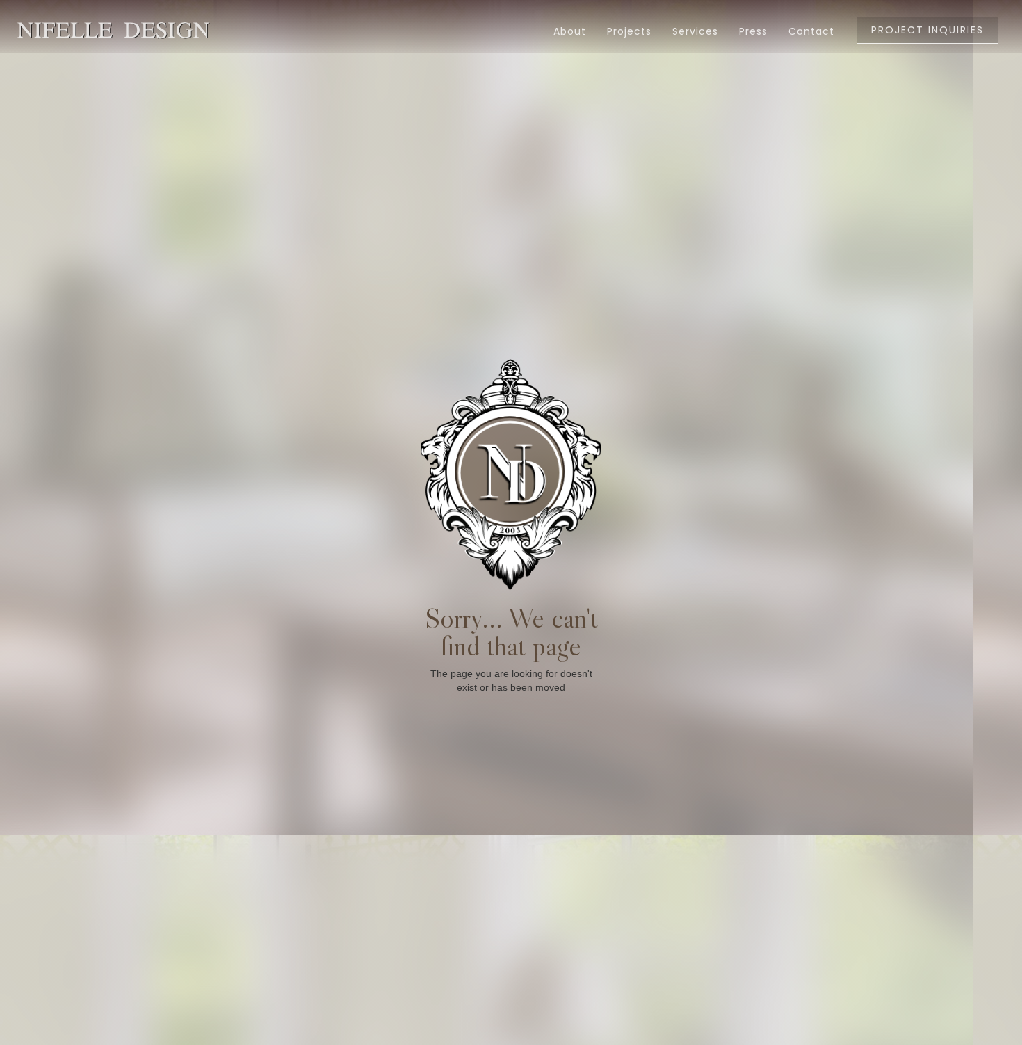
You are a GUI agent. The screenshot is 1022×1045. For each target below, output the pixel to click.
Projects (629, 31)
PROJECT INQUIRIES (927, 30)
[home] (52, 23)
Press (753, 31)
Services (695, 31)
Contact (811, 31)
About (569, 31)
